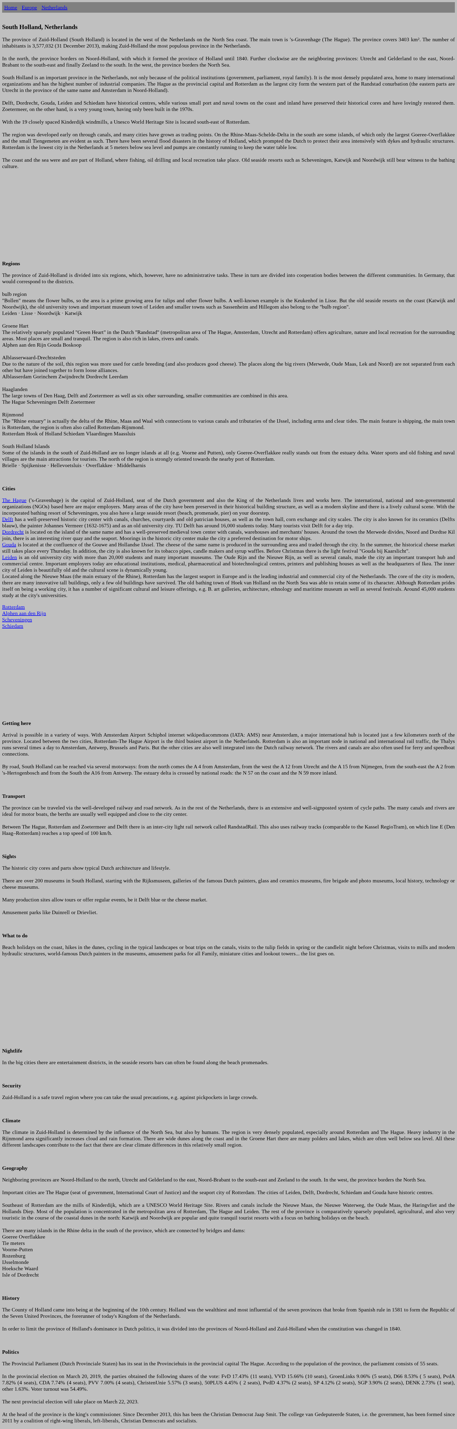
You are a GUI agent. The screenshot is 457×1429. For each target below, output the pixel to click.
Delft (7, 519)
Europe (29, 7)
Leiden (9, 557)
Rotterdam (13, 607)
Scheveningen (17, 619)
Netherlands (54, 7)
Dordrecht (13, 532)
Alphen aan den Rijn (24, 613)
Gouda (9, 544)
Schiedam (12, 626)
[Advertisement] (160, 218)
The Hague (14, 500)
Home (10, 7)
